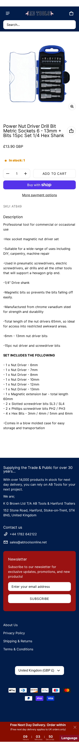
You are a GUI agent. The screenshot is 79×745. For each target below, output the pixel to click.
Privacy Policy (14, 633)
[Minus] (7, 173)
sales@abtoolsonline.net (28, 542)
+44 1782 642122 (23, 534)
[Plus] (25, 173)
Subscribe (39, 599)
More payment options (39, 195)
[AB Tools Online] (39, 13)
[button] (39, 24)
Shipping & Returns (17, 641)
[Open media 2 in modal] (39, 74)
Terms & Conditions (18, 649)
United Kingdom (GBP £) (36, 670)
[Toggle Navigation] (7, 13)
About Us (10, 625)
